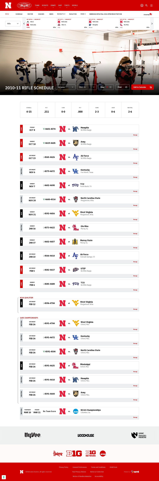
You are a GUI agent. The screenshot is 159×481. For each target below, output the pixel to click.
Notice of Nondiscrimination (82, 476)
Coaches (41, 14)
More (82, 14)
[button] (24, 23)
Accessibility (99, 476)
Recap (135, 135)
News (51, 14)
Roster (30, 14)
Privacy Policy (63, 467)
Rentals (75, 5)
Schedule (19, 14)
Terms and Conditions (98, 467)
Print (120, 87)
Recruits (45, 5)
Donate (53, 5)
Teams (37, 5)
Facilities (73, 14)
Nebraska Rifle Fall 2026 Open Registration (105, 14)
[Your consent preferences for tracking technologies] (4, 477)
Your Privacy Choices (79, 472)
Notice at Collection (97, 472)
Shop (60, 5)
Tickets (66, 5)
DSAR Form (113, 467)
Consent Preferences (80, 467)
